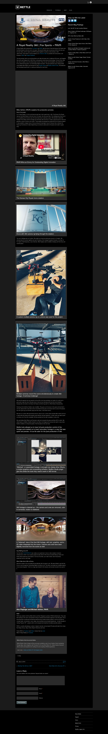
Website (41, 698)
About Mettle (78, 714)
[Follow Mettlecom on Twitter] (72, 21)
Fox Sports (34, 48)
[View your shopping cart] (88, 3)
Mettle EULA (78, 723)
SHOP (65, 10)
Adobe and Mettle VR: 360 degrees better (33, 650)
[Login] (91, 3)
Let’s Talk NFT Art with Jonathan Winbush (77, 28)
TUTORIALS (58, 10)
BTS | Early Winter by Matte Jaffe (75, 36)
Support (77, 717)
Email (40, 693)
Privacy (77, 726)
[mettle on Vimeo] (75, 21)
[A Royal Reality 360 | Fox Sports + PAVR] (41, 29)
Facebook (26, 631)
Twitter (32, 631)
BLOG (70, 10)
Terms (76, 720)
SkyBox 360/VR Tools (53, 65)
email (43, 631)
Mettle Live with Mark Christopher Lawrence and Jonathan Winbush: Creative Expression (79, 48)
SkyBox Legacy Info (80, 729)
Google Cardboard (30, 55)
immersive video (43, 53)
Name (40, 688)
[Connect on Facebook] (69, 21)
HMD (23, 55)
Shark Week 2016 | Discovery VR (56, 666)
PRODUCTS (49, 10)
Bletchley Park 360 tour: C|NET (25, 666)
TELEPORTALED (27, 553)
